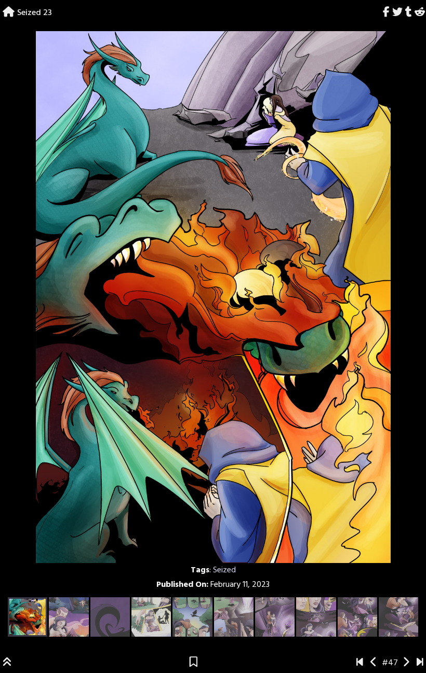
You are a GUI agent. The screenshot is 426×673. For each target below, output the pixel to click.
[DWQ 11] (420, 663)
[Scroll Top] (7, 663)
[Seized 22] (374, 663)
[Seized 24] (406, 663)
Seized (224, 570)
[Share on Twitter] (397, 13)
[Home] (8, 13)
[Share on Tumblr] (408, 13)
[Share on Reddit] (419, 13)
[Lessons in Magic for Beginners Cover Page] (360, 663)
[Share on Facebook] (386, 13)
